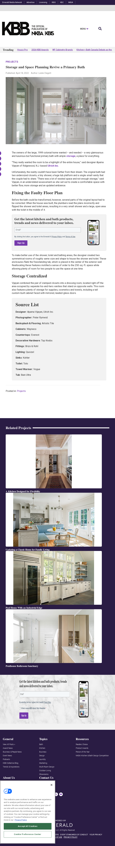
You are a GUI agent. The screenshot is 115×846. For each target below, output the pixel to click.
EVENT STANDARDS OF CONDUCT (74, 835)
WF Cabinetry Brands (62, 50)
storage (70, 156)
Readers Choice (82, 744)
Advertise (30, 2)
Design (42, 756)
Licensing (43, 2)
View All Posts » (9, 744)
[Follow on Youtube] (61, 794)
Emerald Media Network (12, 2)
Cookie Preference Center (27, 834)
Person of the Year (83, 752)
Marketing (43, 763)
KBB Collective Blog (10, 763)
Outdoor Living (45, 771)
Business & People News (12, 752)
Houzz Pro (22, 50)
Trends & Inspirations (11, 767)
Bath (41, 744)
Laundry (42, 759)
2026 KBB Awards (40, 50)
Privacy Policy (21, 820)
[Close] (51, 785)
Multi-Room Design (46, 767)
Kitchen (42, 748)
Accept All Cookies (27, 826)
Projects (12, 61)
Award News (8, 748)
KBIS (54, 2)
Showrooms (44, 774)
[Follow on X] (56, 794)
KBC (62, 2)
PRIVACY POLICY (70, 837)
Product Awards (82, 748)
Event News (7, 756)
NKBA (70, 2)
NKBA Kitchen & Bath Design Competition (92, 756)
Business (42, 752)
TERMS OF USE (56, 837)
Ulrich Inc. (53, 165)
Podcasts (6, 759)
